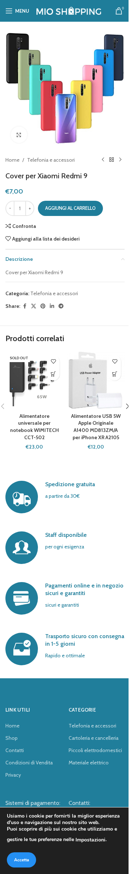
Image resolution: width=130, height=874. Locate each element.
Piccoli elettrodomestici (95, 750)
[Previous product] (103, 160)
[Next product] (120, 160)
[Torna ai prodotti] (111, 160)
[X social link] (33, 306)
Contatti (14, 750)
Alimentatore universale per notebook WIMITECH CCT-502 (34, 427)
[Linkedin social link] (52, 306)
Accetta (21, 860)
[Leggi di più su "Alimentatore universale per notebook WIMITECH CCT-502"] (53, 374)
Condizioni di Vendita (29, 762)
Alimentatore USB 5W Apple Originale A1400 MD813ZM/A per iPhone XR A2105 (96, 427)
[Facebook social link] (24, 306)
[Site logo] (68, 10)
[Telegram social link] (61, 306)
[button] (114, 374)
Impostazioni (90, 839)
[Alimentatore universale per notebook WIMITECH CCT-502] (34, 381)
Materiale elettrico (89, 762)
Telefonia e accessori (51, 160)
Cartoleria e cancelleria (93, 738)
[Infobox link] (65, 497)
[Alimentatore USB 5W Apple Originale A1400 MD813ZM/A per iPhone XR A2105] (96, 381)
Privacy (13, 775)
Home (12, 160)
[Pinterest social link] (43, 306)
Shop (11, 738)
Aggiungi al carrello (70, 208)
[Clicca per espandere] (19, 135)
